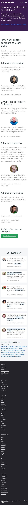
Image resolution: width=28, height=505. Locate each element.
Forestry (10, 350)
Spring (2, 423)
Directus (17, 354)
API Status (3, 375)
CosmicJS (22, 350)
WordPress (4, 476)
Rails (2, 400)
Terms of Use (4, 386)
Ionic (2, 427)
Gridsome (3, 419)
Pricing (3, 369)
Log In (21, 2)
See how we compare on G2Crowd (13, 24)
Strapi (9, 348)
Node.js (3, 404)
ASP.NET (3, 410)
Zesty (13, 352)
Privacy (3, 388)
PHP (2, 415)
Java (2, 421)
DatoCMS (18, 356)
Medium (24, 347)
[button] (3, 502)
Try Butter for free (9, 236)
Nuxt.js (3, 429)
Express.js (3, 406)
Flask (2, 412)
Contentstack (5, 354)
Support (3, 367)
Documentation (5, 371)
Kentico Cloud (20, 352)
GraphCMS (4, 350)
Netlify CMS (8, 352)
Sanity (3, 352)
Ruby (2, 398)
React (2, 402)
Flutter (2, 417)
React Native (4, 425)
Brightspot (12, 356)
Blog (2, 382)
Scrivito (6, 356)
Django (3, 413)
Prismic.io (4, 348)
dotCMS (11, 354)
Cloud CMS (18, 347)
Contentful (11, 347)
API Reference (4, 373)
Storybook (16, 350)
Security (3, 390)
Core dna (20, 348)
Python (3, 408)
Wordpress (4, 347)
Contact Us (4, 384)
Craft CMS (14, 348)
